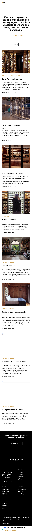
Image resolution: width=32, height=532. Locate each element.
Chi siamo (20, 472)
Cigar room (21, 493)
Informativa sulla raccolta (9, 530)
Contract (4, 493)
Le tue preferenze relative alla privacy (17, 527)
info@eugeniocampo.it (8, 481)
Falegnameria (5, 491)
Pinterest (4, 509)
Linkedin (4, 507)
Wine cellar (20, 491)
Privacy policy (22, 519)
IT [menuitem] (28, 2)
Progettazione (5, 489)
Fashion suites (21, 495)
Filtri (16, 44)
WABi (8, 523)
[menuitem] (29, 2)
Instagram (4, 505)
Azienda (11, 35)
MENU (4, 2)
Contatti (20, 479)
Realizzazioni (21, 476)
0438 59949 (6, 477)
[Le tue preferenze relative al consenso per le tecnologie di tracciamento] (2, 529)
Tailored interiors (22, 489)
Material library (5, 495)
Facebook (4, 503)
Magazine (20, 478)
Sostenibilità (21, 474)
